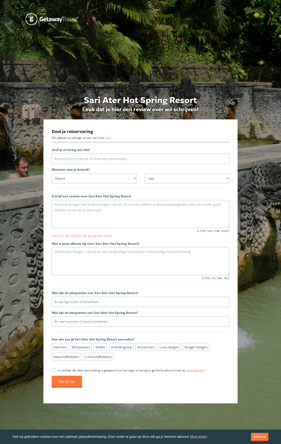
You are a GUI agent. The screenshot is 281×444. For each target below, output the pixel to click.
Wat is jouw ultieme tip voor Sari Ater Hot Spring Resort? (95, 243)
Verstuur (66, 381)
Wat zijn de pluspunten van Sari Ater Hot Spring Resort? (95, 292)
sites (108, 137)
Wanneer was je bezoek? (71, 169)
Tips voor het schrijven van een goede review (81, 235)
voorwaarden (195, 370)
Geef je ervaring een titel (71, 149)
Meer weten (198, 436)
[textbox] (142, 301)
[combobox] (140, 302)
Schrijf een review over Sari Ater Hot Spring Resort (91, 196)
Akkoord (260, 436)
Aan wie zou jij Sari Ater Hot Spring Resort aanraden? (93, 339)
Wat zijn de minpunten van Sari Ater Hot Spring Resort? (95, 312)
